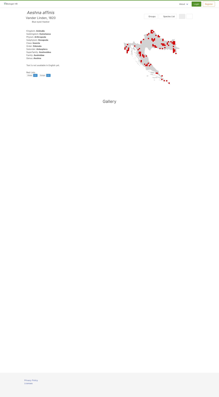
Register (209, 4)
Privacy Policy (31, 380)
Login (196, 4)
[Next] (189, 16)
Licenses (28, 383)
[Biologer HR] (11, 4)
